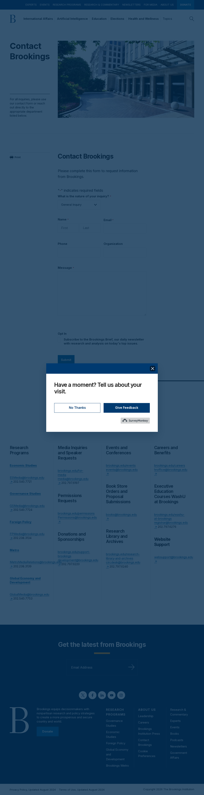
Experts (31, 4)
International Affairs (38, 19)
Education (99, 19)
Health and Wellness (143, 19)
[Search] (191, 18)
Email (109, 220)
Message (66, 268)
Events (45, 4)
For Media (150, 4)
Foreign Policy (115, 743)
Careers (143, 722)
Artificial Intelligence (72, 19)
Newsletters (131, 4)
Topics (167, 19)
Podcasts (176, 740)
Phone (62, 244)
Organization (113, 244)
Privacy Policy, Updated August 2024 (33, 789)
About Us (167, 4)
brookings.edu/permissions (76, 513)
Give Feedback (126, 408)
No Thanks (77, 408)
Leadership (145, 716)
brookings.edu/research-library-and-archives (123, 556)
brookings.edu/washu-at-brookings (169, 516)
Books (174, 733)
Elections (117, 19)
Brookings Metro (117, 765)
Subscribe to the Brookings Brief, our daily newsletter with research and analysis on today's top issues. (104, 341)
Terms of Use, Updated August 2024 (82, 789)
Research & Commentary (101, 4)
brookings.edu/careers (169, 465)
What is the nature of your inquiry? (84, 196)
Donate (185, 4)
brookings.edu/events (121, 465)
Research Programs (67, 4)
